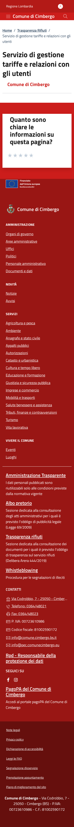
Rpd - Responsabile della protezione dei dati (31, 658)
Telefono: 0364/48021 (28, 606)
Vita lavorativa (17, 427)
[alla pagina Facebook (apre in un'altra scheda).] (8, 679)
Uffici (10, 249)
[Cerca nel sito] (65, 16)
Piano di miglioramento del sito (26, 787)
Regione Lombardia (19, 6)
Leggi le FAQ (14, 758)
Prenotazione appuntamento (25, 777)
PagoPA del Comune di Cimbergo (28, 691)
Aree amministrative (21, 241)
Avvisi (10, 301)
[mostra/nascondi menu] (8, 16)
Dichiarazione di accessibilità (24, 749)
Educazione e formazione (25, 375)
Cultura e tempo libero (23, 367)
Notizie (11, 293)
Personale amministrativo (26, 263)
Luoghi (11, 457)
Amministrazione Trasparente (36, 475)
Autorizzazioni (17, 353)
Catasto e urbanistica (22, 360)
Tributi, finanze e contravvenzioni (31, 412)
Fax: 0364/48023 (24, 613)
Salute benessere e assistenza (29, 405)
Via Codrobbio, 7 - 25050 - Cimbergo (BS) (39, 598)
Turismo (12, 420)
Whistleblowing (22, 570)
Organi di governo (20, 234)
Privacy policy (15, 739)
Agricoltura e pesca (20, 323)
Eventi (11, 449)
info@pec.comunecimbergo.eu (35, 645)
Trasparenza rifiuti (24, 536)
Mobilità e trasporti (20, 397)
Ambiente (13, 330)
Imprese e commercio (22, 390)
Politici (11, 256)
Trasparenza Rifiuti (32, 30)
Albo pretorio (19, 503)
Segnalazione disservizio (22, 768)
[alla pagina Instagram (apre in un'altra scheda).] (15, 679)
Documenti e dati (19, 271)
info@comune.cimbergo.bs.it (34, 637)
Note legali (13, 730)
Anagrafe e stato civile (23, 338)
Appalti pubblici (17, 345)
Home (7, 30)
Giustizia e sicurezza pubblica (28, 383)
